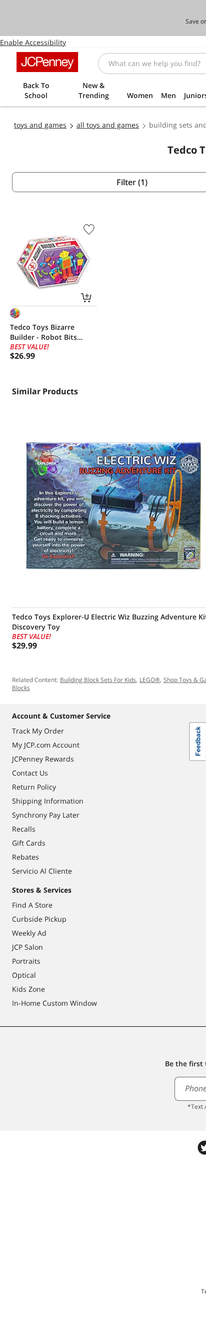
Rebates (25, 857)
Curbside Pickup (39, 919)
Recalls (24, 829)
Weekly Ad (29, 933)
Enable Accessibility (33, 42)
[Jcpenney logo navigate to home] (47, 62)
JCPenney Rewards (43, 759)
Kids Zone (28, 989)
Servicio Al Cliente (42, 871)
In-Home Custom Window (54, 1003)
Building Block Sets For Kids (98, 680)
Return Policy (34, 787)
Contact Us (30, 773)
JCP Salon (27, 947)
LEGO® (150, 680)
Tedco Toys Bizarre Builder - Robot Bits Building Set (43, 332)
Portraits (26, 961)
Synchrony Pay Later (46, 815)
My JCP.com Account (46, 745)
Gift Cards (29, 843)
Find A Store (32, 905)
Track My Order (38, 731)
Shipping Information (48, 801)
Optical (24, 975)
